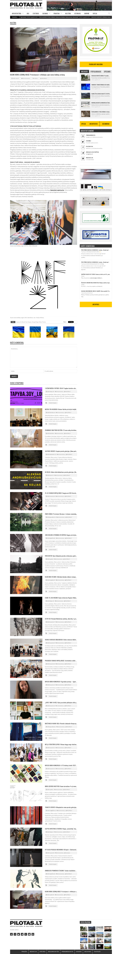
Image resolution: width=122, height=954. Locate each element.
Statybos (36, 13)
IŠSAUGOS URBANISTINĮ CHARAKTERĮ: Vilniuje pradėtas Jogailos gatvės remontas (95, 283)
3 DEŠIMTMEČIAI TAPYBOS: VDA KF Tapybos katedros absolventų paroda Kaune (61, 388)
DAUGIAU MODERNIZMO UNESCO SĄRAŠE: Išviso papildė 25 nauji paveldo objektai (95, 291)
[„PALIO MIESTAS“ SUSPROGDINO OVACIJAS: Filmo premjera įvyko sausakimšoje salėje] (99, 946)
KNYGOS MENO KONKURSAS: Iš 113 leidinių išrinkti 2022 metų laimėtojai (61, 765)
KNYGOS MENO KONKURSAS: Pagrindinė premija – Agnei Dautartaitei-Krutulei (61, 682)
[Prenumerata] (11, 934)
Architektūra (16, 13)
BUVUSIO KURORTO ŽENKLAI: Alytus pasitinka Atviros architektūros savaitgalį (85, 17)
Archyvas (87, 951)
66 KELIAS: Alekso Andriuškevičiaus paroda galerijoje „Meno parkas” (61, 472)
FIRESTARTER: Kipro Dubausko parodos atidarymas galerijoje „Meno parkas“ (61, 556)
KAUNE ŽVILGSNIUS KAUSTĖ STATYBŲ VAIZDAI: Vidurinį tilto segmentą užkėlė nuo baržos (100, 94)
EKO (28, 13)
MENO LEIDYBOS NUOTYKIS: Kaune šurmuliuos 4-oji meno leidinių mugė (61, 786)
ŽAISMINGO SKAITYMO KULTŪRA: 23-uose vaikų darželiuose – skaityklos (61, 430)
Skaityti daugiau (52, 403)
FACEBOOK (89, 146)
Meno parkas (42, 322)
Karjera (79, 951)
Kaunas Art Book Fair (21, 322)
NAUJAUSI (84, 71)
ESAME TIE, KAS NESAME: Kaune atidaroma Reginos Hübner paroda (61, 598)
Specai (95, 13)
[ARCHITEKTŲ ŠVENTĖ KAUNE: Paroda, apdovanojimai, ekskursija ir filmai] (107, 946)
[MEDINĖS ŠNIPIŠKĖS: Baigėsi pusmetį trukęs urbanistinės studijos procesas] (107, 940)
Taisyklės (97, 951)
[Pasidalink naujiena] (18, 934)
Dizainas (45, 13)
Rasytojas (67, 853)
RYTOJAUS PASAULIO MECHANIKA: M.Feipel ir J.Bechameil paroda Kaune (61, 850)
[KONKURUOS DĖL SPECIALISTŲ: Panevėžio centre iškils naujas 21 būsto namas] (107, 934)
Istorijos (77, 13)
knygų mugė (35, 322)
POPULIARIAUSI (96, 71)
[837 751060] (25, 934)
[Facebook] (15, 934)
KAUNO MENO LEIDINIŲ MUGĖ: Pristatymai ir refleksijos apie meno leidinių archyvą (61, 891)
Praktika (57, 13)
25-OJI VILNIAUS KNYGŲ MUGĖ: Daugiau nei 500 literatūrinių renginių (61, 493)
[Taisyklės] (33, 934)
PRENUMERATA (90, 135)
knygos (29, 322)
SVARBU (88, 141)
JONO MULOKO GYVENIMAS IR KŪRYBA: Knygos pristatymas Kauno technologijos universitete (61, 535)
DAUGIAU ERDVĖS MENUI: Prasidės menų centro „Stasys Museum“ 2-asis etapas (100, 76)
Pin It (65, 322)
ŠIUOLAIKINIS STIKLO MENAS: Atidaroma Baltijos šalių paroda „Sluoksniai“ (32, 17)
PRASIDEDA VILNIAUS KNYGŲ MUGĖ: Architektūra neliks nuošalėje (61, 661)
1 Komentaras (60, 705)
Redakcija (33, 951)
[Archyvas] (29, 934)
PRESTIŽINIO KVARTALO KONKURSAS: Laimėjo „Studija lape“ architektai (95, 250)
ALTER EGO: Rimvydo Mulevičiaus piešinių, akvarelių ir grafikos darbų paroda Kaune (61, 619)
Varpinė (86, 13)
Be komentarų (26, 78)
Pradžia (24, 951)
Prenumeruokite (67, 951)
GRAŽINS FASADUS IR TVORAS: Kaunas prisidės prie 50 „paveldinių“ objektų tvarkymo (95, 274)
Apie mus (42, 951)
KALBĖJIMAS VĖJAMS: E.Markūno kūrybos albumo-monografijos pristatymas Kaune (61, 577)
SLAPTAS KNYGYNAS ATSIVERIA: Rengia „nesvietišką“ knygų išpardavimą (61, 829)
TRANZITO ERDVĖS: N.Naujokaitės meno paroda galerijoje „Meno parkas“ (61, 807)
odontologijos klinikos (96, 278)
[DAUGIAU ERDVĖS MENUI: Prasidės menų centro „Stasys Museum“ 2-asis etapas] (83, 928)
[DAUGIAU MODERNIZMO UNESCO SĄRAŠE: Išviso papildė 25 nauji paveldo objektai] (83, 940)
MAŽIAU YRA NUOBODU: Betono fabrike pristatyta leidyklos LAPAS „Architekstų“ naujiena (61, 409)
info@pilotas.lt (89, 154)
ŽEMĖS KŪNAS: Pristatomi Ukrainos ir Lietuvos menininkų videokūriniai (61, 514)
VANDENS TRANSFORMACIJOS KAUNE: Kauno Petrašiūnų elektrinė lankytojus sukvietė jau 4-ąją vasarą (100, 85)
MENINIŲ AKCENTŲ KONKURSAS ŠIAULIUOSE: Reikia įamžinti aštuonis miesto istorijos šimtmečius (100, 103)
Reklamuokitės (53, 951)
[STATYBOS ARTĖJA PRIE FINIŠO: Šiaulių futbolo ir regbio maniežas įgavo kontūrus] (99, 934)
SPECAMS (107, 71)
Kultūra (68, 13)
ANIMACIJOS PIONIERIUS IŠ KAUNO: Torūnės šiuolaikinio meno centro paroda (61, 871)
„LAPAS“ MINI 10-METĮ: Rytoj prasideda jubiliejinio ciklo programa (61, 702)
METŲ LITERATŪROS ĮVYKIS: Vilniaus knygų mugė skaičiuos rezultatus (61, 744)
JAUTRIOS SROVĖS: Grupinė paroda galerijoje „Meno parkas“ (61, 451)
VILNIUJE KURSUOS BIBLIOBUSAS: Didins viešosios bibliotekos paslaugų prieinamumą (61, 640)
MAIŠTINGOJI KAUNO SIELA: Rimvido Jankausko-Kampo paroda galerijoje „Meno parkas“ (61, 723)
